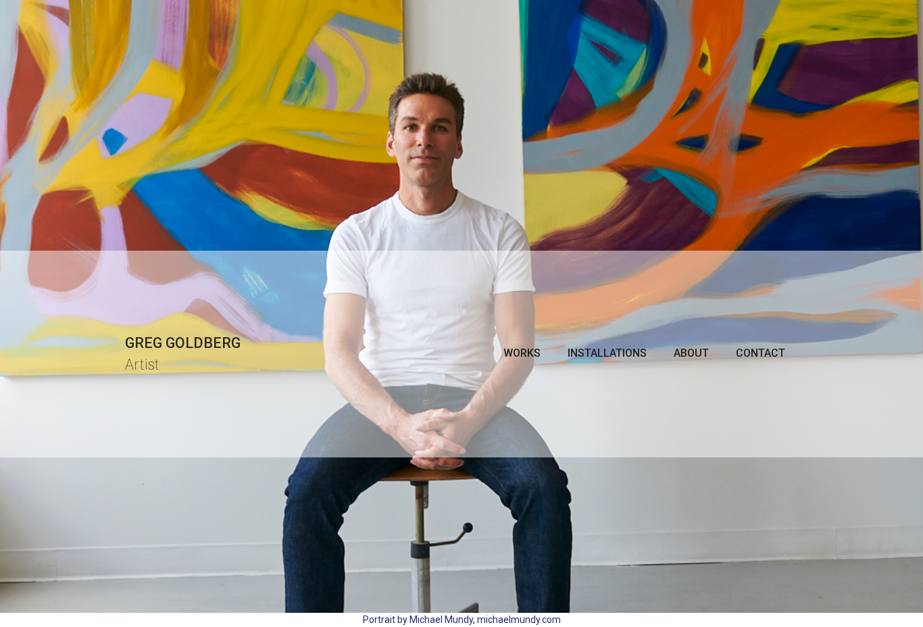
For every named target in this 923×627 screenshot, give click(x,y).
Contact (760, 353)
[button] (522, 353)
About (691, 353)
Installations (607, 353)
